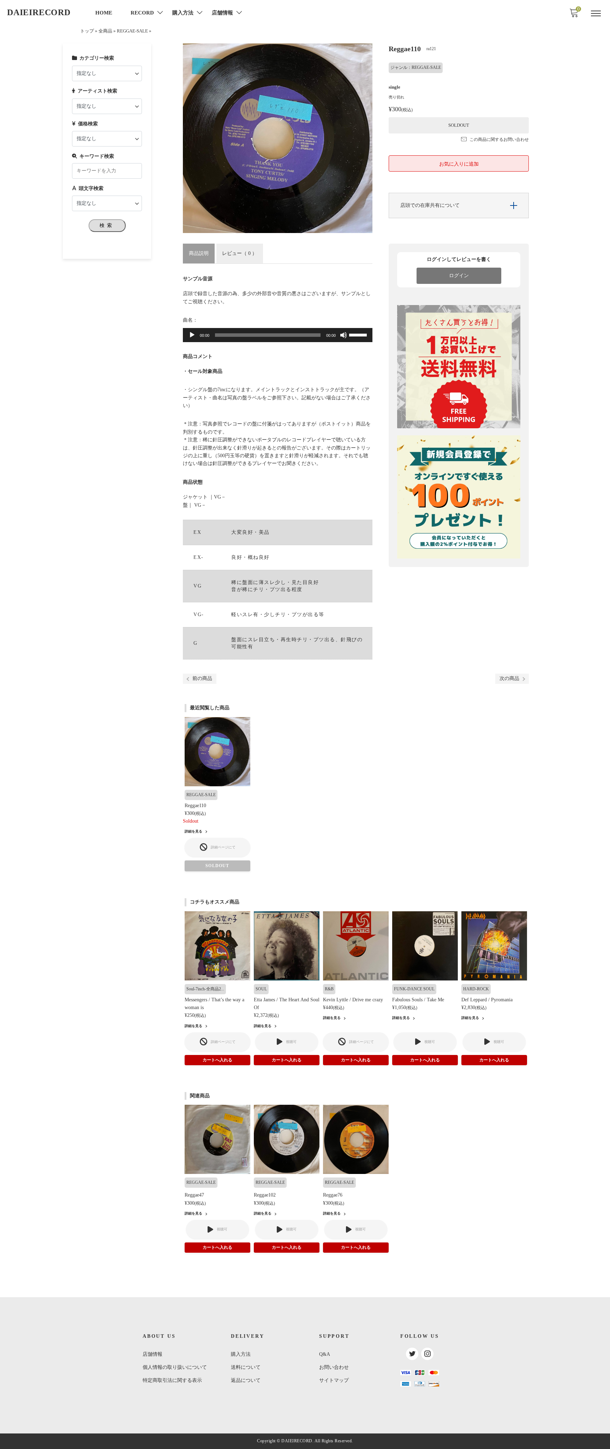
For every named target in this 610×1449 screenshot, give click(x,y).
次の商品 (509, 678)
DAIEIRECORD (39, 12)
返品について (246, 1380)
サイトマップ (334, 1380)
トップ (87, 31)
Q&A (324, 1354)
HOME (103, 13)
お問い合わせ (334, 1367)
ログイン (459, 275)
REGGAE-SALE (132, 31)
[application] (277, 335)
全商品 (105, 31)
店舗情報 (152, 1354)
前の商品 (202, 678)
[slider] (359, 334)
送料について (246, 1367)
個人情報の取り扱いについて (175, 1367)
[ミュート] (343, 335)
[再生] (192, 335)
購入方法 (241, 1354)
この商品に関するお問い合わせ (499, 139)
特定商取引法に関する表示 (172, 1380)
